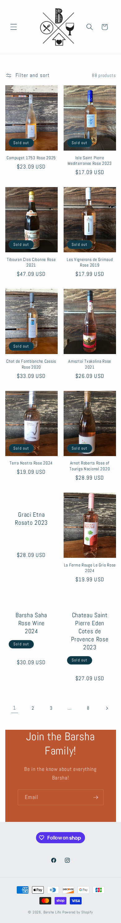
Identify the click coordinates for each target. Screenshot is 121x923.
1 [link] (14, 708)
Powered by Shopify (77, 912)
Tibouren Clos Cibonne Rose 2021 (31, 262)
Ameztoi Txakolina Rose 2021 (89, 364)
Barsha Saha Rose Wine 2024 (31, 623)
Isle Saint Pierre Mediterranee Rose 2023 (90, 160)
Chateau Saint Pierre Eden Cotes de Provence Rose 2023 (89, 631)
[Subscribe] (95, 797)
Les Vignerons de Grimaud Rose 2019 (90, 262)
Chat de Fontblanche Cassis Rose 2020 (31, 364)
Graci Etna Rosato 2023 (31, 519)
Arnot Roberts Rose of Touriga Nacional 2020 (89, 465)
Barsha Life (52, 912)
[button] (13, 26)
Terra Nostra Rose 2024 (31, 463)
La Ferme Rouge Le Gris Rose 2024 (90, 567)
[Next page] (106, 708)
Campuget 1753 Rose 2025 (31, 157)
